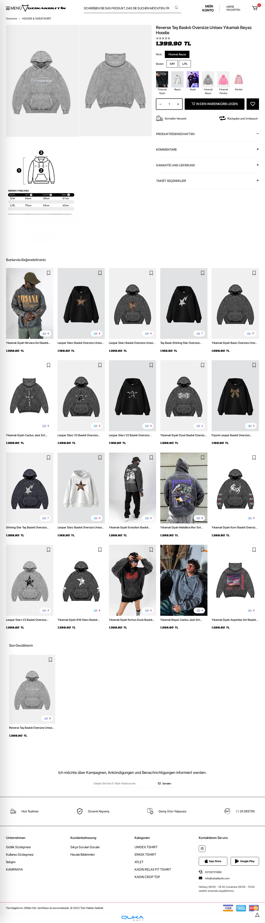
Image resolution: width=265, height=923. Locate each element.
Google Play (247, 861)
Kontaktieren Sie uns (213, 838)
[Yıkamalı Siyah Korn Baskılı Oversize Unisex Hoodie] (235, 488)
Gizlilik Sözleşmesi (18, 847)
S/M (172, 63)
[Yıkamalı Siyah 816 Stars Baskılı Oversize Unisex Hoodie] (81, 580)
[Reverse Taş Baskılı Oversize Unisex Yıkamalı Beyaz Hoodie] (32, 689)
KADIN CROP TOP (147, 877)
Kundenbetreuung (83, 838)
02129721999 (213, 872)
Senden (166, 783)
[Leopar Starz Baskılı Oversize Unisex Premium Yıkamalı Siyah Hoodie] (132, 303)
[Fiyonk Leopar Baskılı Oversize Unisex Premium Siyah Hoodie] (235, 395)
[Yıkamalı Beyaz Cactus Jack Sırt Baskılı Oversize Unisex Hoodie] (183, 580)
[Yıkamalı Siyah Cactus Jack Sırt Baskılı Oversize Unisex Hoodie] (29, 395)
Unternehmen (15, 838)
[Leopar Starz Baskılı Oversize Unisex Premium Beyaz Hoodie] (81, 488)
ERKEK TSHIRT (145, 855)
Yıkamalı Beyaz (177, 54)
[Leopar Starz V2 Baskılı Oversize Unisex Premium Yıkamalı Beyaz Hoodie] (29, 580)
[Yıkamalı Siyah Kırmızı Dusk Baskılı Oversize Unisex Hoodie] (132, 580)
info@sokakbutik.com (217, 878)
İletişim (11, 862)
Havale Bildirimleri (82, 855)
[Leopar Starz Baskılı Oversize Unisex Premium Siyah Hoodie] (81, 303)
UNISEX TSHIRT (146, 847)
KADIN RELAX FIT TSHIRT (153, 869)
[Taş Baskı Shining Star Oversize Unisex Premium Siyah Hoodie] (183, 303)
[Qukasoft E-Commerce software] (132, 918)
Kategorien (142, 838)
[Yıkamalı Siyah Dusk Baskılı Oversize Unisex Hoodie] (183, 395)
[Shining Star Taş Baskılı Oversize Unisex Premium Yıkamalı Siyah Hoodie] (29, 488)
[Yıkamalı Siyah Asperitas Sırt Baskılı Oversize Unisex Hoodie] (235, 580)
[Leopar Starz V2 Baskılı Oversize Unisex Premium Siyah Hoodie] (132, 395)
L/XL (185, 63)
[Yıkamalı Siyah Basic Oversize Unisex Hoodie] (235, 303)
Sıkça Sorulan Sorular (85, 847)
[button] (255, 8)
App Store (215, 861)
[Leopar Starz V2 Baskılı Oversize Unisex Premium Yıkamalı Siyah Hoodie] (81, 395)
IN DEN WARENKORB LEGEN (217, 104)
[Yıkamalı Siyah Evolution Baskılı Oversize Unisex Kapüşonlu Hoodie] (132, 488)
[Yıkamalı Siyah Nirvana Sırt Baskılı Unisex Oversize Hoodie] (29, 303)
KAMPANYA (14, 869)
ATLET (139, 862)
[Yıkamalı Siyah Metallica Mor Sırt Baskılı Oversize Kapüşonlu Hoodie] (183, 488)
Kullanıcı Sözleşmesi (19, 855)
